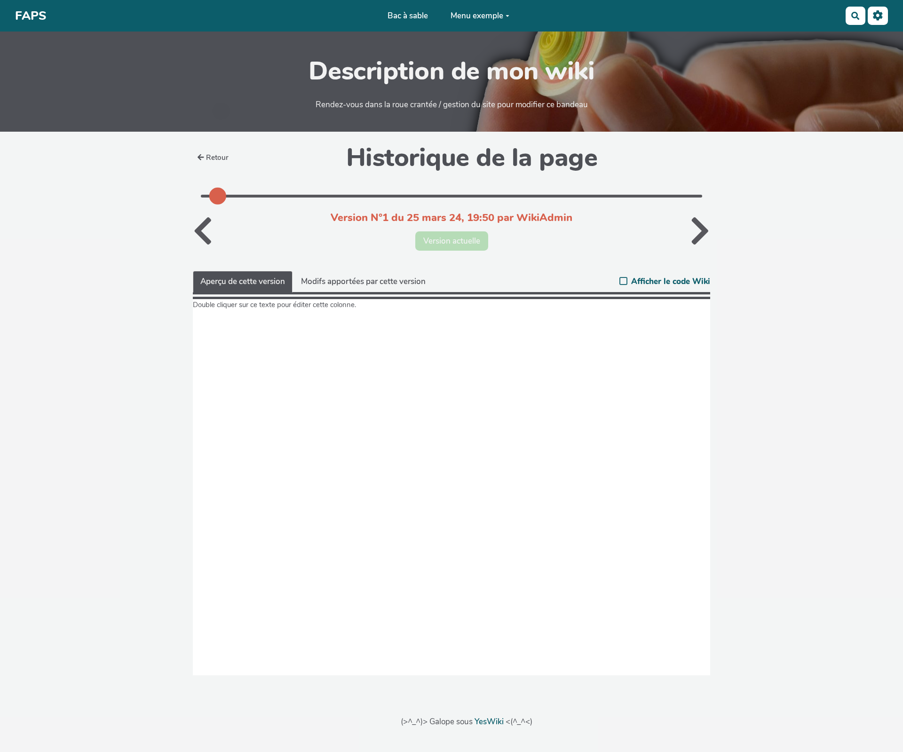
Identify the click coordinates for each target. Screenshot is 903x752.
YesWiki (489, 721)
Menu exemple (477, 15)
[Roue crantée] (878, 16)
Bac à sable (408, 15)
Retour (217, 157)
